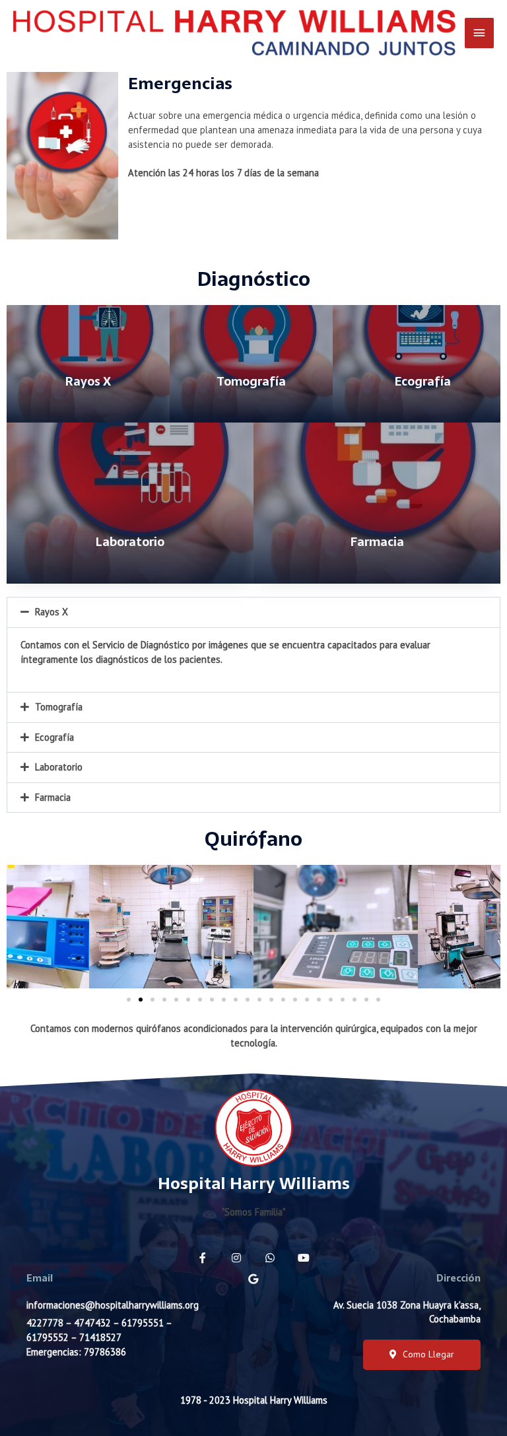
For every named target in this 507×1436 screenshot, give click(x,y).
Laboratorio (59, 767)
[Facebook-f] (202, 1257)
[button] (129, 1000)
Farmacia (53, 797)
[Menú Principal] (479, 33)
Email (39, 1278)
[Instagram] (236, 1257)
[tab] (253, 612)
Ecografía (54, 737)
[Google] (253, 1278)
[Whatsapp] (270, 1257)
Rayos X (51, 611)
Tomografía (59, 707)
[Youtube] (303, 1257)
